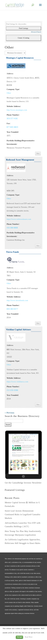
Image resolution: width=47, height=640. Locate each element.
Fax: (8, 123)
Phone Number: (13, 115)
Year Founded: (13, 132)
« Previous (9, 413)
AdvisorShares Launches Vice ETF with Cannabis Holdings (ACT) (22, 525)
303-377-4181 (12, 118)
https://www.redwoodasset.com (19, 219)
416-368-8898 (12, 227)
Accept (19, 637)
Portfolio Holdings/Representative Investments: (20, 142)
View (37, 153)
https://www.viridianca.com (17, 381)
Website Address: (14, 106)
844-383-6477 (12, 309)
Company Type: (13, 89)
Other (9, 93)
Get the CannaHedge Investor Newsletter (23, 483)
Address (10, 73)
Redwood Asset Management (20, 160)
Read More (28, 636)
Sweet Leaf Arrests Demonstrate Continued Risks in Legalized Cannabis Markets (22, 514)
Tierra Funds (12, 252)
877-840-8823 (12, 127)
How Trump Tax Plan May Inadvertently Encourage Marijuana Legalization (23, 533)
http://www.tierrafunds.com (17, 300)
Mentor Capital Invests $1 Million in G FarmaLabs (22, 504)
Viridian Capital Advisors (18, 330)
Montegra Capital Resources (20, 58)
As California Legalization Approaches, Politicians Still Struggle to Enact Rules (22, 541)
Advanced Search (36, 32)
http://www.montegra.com (17, 110)
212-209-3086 (12, 390)
